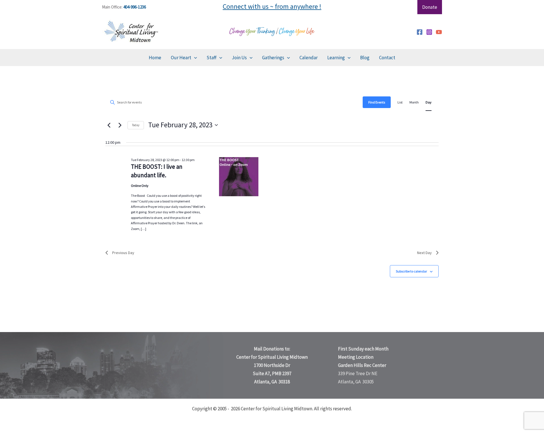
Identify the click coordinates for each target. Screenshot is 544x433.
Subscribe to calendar (411, 271)
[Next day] (119, 125)
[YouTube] (439, 32)
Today (135, 125)
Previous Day (123, 252)
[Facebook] (419, 32)
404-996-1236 (134, 7)
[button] (194, 57)
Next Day (424, 252)
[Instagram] (429, 32)
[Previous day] (108, 125)
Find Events (376, 102)
